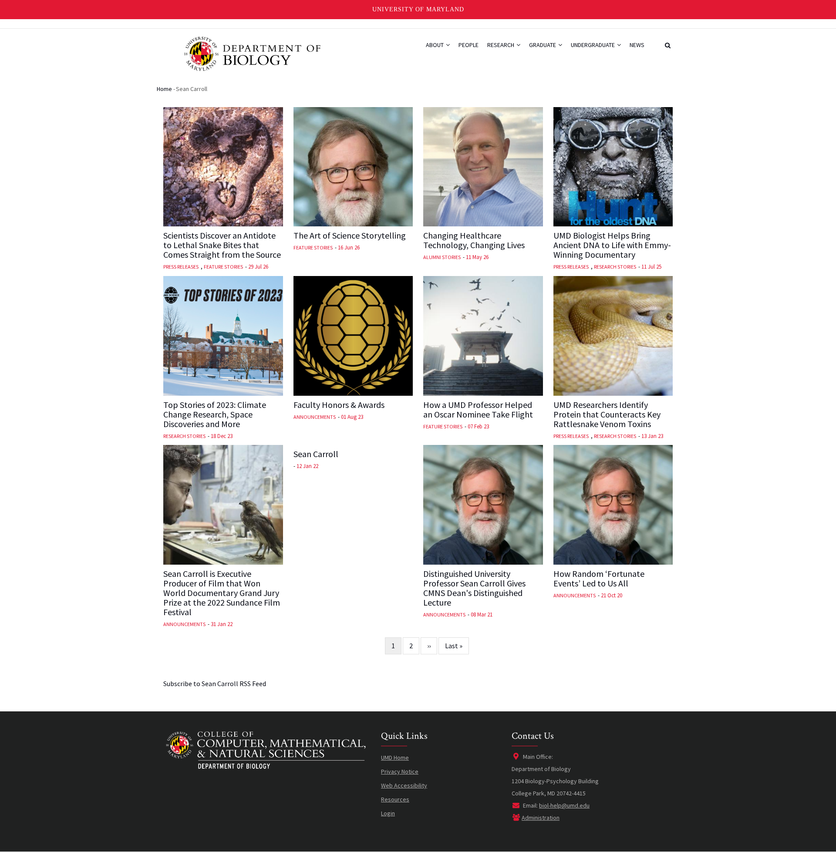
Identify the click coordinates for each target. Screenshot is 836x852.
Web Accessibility (404, 785)
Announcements (314, 417)
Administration (541, 818)
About (435, 45)
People (468, 45)
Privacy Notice (399, 771)
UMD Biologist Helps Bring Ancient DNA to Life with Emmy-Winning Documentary (612, 245)
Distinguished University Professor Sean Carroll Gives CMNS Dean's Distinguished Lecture (474, 588)
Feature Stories (223, 266)
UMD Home (395, 757)
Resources (395, 799)
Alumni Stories (442, 257)
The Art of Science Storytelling (349, 235)
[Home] (251, 53)
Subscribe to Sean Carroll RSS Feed (214, 683)
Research (501, 45)
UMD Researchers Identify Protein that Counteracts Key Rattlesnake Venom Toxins (607, 414)
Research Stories (615, 266)
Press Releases (181, 266)
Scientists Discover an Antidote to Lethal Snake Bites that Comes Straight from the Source (222, 245)
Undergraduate (593, 45)
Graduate (543, 45)
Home (164, 89)
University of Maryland (418, 9)
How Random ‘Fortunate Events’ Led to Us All (598, 578)
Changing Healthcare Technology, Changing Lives (474, 240)
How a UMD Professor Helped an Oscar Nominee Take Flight (478, 409)
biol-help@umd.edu (564, 805)
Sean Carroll (315, 454)
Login (388, 813)
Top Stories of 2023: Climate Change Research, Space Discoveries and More (214, 414)
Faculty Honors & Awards (338, 405)
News (637, 45)
